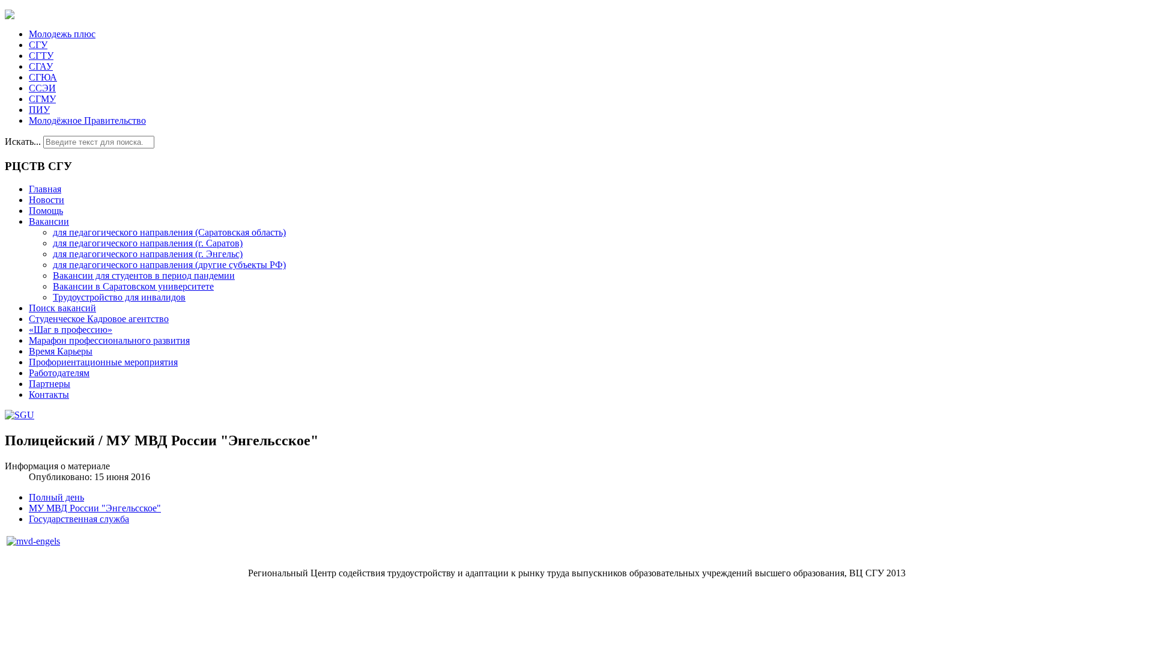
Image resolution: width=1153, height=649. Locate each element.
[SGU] (19, 415)
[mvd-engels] (33, 541)
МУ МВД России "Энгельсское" (95, 508)
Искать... (23, 141)
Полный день (56, 497)
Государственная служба (79, 519)
